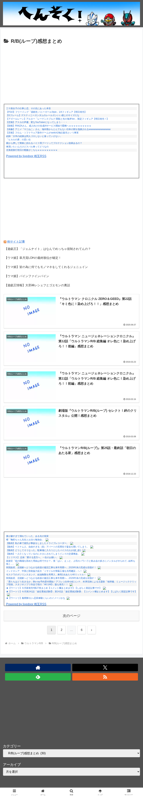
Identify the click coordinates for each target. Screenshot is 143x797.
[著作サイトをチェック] (38, 667)
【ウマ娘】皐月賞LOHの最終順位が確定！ (32, 257)
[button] (132, 577)
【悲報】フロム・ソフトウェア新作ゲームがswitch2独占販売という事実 (42, 132)
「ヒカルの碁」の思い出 (18, 139)
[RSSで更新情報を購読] (105, 677)
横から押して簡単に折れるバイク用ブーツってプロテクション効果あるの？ (44, 143)
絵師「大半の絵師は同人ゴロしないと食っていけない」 (34, 136)
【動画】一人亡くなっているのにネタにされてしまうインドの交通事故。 (43, 554)
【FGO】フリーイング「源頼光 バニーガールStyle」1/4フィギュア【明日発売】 (46, 112)
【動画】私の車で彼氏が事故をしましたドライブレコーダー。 (37, 543)
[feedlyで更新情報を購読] (38, 677)
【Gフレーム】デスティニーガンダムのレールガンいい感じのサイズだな (42, 115)
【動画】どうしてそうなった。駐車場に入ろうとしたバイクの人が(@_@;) (43, 550)
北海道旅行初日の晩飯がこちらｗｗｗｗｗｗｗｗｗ (32, 150)
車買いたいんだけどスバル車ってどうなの (27, 146)
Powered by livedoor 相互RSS (26, 156)
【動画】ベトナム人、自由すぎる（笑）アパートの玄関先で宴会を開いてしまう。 (47, 546)
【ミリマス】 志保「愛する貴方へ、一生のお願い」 (32, 557)
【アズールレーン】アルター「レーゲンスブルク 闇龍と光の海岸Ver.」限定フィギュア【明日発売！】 (57, 119)
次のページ (71, 616)
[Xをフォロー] (105, 667)
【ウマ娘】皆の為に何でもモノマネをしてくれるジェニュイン (46, 267)
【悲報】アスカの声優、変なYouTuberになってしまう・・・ (36, 122)
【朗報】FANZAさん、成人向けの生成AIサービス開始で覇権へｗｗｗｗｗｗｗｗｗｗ (48, 125)
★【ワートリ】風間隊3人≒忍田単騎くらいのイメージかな (35, 598)
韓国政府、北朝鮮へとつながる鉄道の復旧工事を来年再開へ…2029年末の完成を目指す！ (51, 567)
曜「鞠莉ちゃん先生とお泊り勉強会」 (25, 539)
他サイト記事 (16, 241)
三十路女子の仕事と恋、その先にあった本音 (28, 108)
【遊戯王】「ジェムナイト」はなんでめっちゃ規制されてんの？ (47, 248)
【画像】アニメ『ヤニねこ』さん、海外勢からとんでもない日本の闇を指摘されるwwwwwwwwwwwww (58, 129)
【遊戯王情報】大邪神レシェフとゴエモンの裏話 (37, 285)
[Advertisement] (71, 73)
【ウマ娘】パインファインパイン (26, 276)
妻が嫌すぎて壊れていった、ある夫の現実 (27, 536)
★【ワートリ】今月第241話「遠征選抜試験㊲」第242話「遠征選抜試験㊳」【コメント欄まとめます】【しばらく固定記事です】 (71, 591)
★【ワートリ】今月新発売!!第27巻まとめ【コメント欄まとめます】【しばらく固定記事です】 (53, 588)
